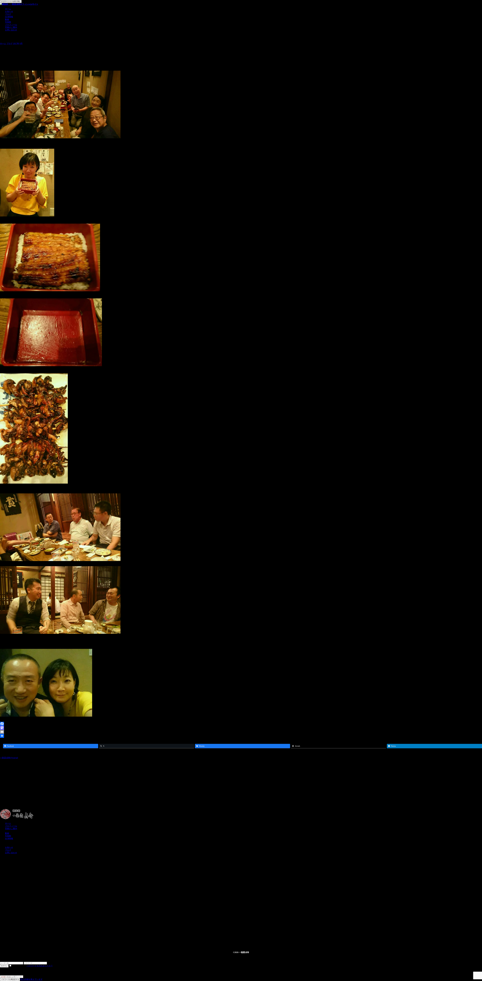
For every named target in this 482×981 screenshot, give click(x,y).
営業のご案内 (11, 27)
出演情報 (9, 17)
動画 (7, 19)
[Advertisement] (75, 789)
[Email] (241, 732)
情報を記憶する (19, 966)
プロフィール (11, 25)
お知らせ (9, 11)
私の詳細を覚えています (31, 979)
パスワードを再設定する (10, 979)
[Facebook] (241, 724)
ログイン (4, 966)
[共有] (241, 736)
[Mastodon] (241, 728)
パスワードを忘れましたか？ (40, 966)
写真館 (8, 22)
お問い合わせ (11, 30)
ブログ (8, 14)
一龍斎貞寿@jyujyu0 (9, 758)
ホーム (8, 9)
